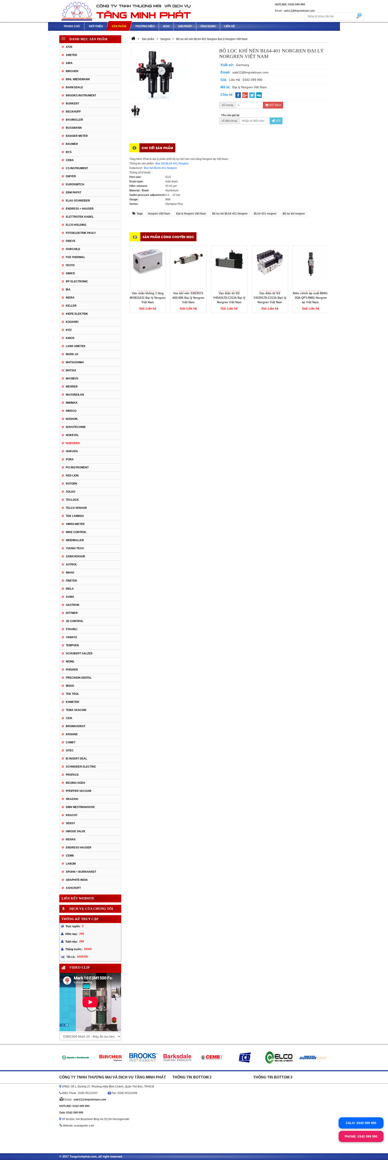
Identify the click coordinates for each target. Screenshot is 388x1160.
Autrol (71, 564)
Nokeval (72, 435)
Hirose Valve (75, 831)
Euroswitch (75, 184)
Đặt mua (274, 105)
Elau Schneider (78, 200)
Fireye (70, 241)
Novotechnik (76, 427)
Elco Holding (76, 224)
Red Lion (72, 475)
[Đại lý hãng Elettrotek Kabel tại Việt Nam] (313, 1058)
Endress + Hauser (80, 208)
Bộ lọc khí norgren (294, 213)
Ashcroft (73, 888)
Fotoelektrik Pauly (81, 233)
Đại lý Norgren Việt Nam (191, 213)
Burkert (72, 103)
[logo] (126, 11)
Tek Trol (72, 693)
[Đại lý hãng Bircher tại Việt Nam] (109, 1058)
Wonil (70, 661)
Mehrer (72, 386)
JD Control (74, 621)
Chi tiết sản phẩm (157, 147)
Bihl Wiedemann (78, 79)
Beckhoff (73, 111)
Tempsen (72, 645)
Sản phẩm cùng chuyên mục (168, 236)
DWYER (71, 176)
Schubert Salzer (79, 653)
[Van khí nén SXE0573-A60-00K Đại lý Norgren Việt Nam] (188, 268)
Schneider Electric (81, 766)
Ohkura (72, 451)
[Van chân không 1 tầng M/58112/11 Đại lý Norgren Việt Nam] (148, 268)
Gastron (72, 605)
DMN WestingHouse (80, 807)
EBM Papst (73, 192)
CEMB (70, 855)
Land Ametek (76, 346)
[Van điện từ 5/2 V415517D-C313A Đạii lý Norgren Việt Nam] (270, 268)
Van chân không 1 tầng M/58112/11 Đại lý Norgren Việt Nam (147, 298)
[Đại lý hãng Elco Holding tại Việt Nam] (279, 1058)
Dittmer (72, 613)
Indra (70, 297)
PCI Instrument (77, 467)
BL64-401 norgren (265, 213)
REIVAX (71, 839)
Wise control (76, 532)
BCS (69, 152)
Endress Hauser (78, 847)
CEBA (70, 160)
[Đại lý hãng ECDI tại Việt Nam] (245, 1058)
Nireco (71, 410)
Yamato (71, 637)
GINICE (70, 273)
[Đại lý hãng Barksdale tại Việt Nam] (177, 1058)
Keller (71, 305)
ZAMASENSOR (75, 556)
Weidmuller (75, 540)
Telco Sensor (76, 507)
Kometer (72, 702)
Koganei (72, 321)
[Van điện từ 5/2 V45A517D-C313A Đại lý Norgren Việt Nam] (229, 268)
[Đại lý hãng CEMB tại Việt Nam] (211, 1058)
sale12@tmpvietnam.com (299, 10)
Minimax (71, 402)
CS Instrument (77, 168)
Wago (70, 572)
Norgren (73, 443)
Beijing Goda (75, 782)
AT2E (69, 47)
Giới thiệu (96, 26)
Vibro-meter (75, 524)
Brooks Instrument (81, 95)
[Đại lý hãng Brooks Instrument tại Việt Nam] (143, 1058)
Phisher (72, 669)
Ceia (69, 718)
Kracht (71, 815)
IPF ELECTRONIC (77, 281)
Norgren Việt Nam (159, 213)
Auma (70, 596)
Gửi (277, 120)
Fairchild (73, 249)
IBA (68, 289)
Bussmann (74, 127)
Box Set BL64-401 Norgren (172, 163)
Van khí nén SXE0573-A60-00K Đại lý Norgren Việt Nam (188, 298)
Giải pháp (185, 26)
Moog (70, 685)
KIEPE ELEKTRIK (77, 313)
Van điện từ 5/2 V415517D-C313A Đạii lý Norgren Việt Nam (270, 298)
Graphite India (77, 879)
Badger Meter (77, 135)
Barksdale (74, 87)
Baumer (72, 144)
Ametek (71, 55)
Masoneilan (75, 394)
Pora (70, 459)
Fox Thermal (75, 257)
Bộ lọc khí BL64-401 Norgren (230, 213)
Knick (70, 338)
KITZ (69, 330)
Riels (70, 588)
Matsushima (75, 362)
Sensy (70, 823)
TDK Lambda (75, 516)
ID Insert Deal (76, 758)
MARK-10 (72, 354)
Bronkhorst (75, 726)
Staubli (71, 629)
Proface (72, 774)
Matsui (71, 370)
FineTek (71, 580)
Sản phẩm (119, 26)
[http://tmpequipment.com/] (133, 39)
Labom (71, 863)
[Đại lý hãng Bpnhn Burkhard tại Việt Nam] (75, 1058)
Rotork (71, 483)
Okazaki (72, 799)
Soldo (70, 491)
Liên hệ (229, 26)
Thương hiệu (144, 26)
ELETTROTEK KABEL (80, 216)
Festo (70, 265)
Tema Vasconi (76, 710)
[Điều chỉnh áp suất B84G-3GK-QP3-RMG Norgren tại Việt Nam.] (311, 268)
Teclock (72, 499)
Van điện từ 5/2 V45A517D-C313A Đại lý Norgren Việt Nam (229, 298)
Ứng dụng (208, 26)
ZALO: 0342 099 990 (361, 1123)
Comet (70, 742)
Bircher (72, 71)
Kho (166, 26)
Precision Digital (79, 677)
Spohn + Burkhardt (81, 871)
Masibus (72, 378)
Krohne (72, 734)
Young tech (75, 548)
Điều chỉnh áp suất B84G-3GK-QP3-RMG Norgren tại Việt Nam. (310, 298)
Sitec (70, 750)
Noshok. (72, 419)
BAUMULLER (74, 119)
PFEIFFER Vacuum (78, 791)
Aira (69, 63)
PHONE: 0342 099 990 (361, 1136)
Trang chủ (72, 26)
